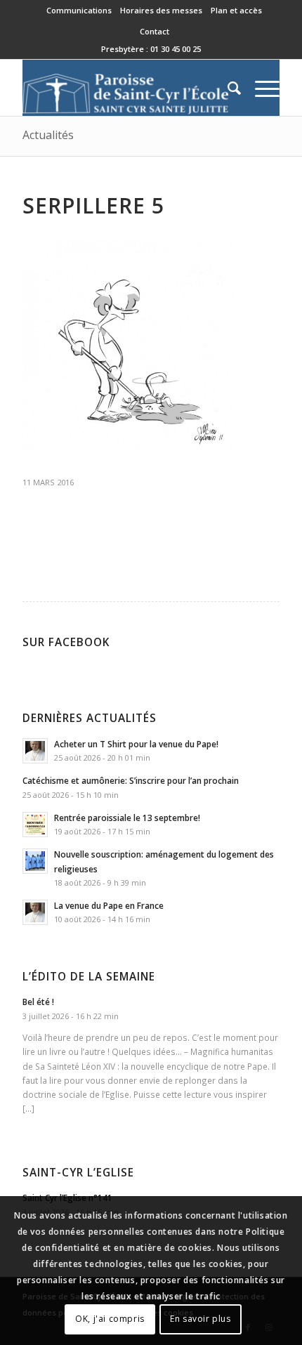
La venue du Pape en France (109, 905)
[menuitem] (79, 10)
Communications (79, 10)
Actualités (48, 135)
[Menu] (260, 88)
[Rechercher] (227, 88)
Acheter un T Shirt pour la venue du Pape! (136, 743)
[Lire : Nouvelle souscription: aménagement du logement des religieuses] (35, 861)
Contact (154, 31)
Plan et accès (236, 10)
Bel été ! (38, 1001)
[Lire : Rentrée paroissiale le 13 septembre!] (35, 824)
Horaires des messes (161, 10)
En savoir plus (200, 1319)
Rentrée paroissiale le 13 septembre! (127, 817)
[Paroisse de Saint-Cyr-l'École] (125, 88)
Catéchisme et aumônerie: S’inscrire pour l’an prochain (130, 780)
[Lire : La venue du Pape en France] (35, 912)
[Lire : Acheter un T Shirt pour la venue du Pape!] (35, 750)
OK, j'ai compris (110, 1319)
